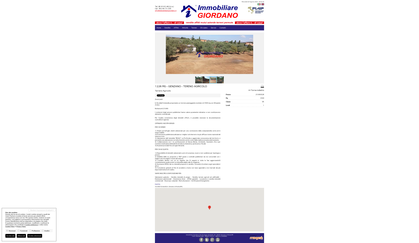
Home (159, 28)
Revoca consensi (221, 236)
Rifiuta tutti (21, 236)
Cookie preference (31, 225)
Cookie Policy (10, 226)
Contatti (222, 28)
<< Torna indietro (256, 90)
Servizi (213, 28)
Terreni (194, 28)
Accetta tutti (10, 236)
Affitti (176, 28)
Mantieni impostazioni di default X (41, 210)
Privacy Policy (209, 236)
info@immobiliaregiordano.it (165, 11)
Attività (185, 28)
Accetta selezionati (34, 236)
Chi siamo (204, 28)
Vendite (167, 28)
